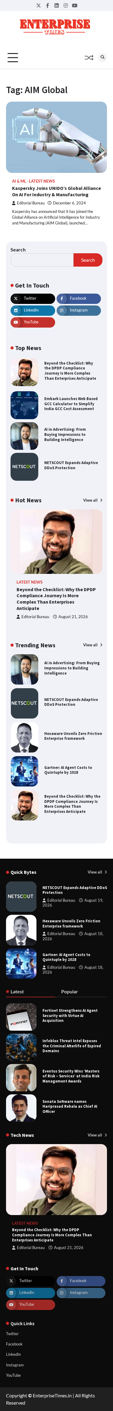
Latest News (42, 181)
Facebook (14, 1344)
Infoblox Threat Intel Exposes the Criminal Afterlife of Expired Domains (71, 1045)
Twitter (12, 1333)
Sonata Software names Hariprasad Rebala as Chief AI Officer (69, 1106)
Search (18, 249)
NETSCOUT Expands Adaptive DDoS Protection (71, 465)
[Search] (102, 57)
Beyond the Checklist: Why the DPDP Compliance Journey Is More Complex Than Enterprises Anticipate (70, 371)
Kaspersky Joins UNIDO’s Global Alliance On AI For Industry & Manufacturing (56, 191)
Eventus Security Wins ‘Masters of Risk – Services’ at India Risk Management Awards (70, 1076)
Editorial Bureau (31, 203)
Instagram (15, 1364)
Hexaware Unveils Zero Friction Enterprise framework (73, 736)
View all (91, 500)
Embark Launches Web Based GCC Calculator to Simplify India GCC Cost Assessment (71, 403)
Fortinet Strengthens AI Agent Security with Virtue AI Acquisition (70, 1015)
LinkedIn (13, 1354)
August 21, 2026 (73, 617)
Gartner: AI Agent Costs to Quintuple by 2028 (68, 770)
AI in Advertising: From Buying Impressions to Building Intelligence (65, 434)
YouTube (13, 1375)
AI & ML (19, 181)
